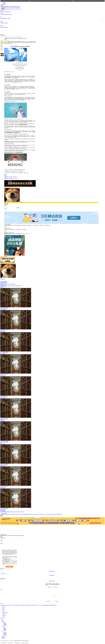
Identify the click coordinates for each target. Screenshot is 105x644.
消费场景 (14, 511)
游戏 (6, 511)
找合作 (5, 3)
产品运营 (4, 6)
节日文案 (20, 511)
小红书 (10, 7)
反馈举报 (3, 609)
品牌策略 (5, 630)
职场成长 (5, 634)
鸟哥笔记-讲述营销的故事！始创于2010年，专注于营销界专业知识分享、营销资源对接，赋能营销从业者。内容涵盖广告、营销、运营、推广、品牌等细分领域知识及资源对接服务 (27, 605)
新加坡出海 (3, 4)
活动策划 (11, 6)
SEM (4, 627)
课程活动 (5, 633)
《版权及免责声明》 (5, 612)
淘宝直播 (1, 511)
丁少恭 (21, 201)
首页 (2, 620)
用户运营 (1, 6)
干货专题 (5, 635)
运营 (7, 7)
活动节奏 (17, 511)
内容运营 (13, 6)
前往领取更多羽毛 (51, 571)
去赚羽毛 (1, 543)
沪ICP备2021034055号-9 (25, 640)
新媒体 (5, 622)
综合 (2, 631)
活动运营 (13, 7)
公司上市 (22, 511)
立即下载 (1, 537)
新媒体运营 (5, 7)
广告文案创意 (5, 11)
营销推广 (5, 629)
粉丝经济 (11, 511)
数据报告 (11, 14)
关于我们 (3, 606)
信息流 (5, 628)
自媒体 (4, 511)
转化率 (8, 511)
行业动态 (1, 14)
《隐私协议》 (4, 615)
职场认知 (4, 14)
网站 (9, 511)
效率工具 (6, 14)
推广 (2, 626)
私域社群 (6, 6)
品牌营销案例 (2, 11)
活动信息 (8, 14)
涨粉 (15, 7)
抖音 (19, 7)
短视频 (17, 7)
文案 (11, 7)
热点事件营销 (9, 11)
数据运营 (8, 6)
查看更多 (5, 281)
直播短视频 (18, 6)
